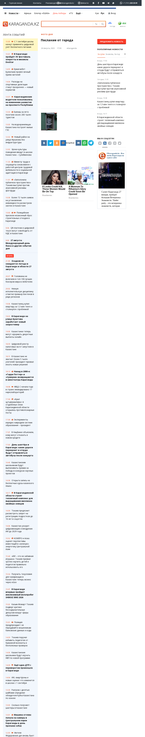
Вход (113, 13)
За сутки (101, 54)
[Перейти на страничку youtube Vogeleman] (103, 3)
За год (117, 54)
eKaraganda (72, 48)
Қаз (97, 13)
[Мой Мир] (63, 143)
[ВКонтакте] (44, 143)
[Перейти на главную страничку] (6, 3)
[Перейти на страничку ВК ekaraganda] (93, 3)
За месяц (109, 54)
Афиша (27, 13)
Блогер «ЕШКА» (42, 13)
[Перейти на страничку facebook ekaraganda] (98, 3)
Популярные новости (110, 49)
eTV (71, 13)
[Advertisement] (69, 77)
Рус (102, 13)
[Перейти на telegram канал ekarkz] (108, 3)
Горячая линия (15, 3)
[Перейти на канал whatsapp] (113, 3)
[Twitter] (50, 143)
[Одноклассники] (57, 143)
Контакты (37, 3)
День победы (59, 13)
